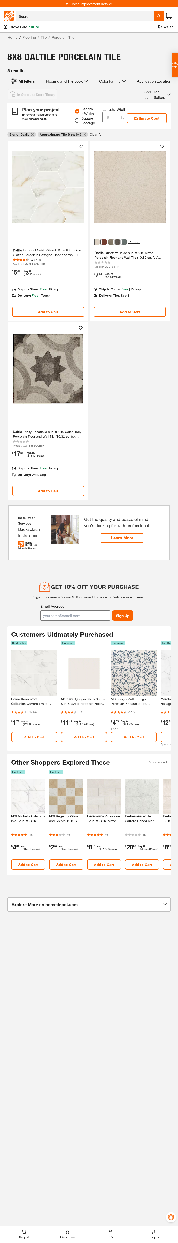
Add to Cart (48, 311)
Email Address (52, 606)
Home (12, 37)
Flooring (29, 37)
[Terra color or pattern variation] (111, 242)
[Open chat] (175, 65)
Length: (105, 109)
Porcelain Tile (63, 37)
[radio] (77, 111)
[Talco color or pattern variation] (97, 242)
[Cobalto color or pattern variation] (124, 242)
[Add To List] (80, 146)
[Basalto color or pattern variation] (117, 242)
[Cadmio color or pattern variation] (104, 242)
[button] (157, 94)
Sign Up (123, 615)
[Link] (48, 231)
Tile (44, 37)
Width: (120, 109)
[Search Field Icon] (159, 16)
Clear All (96, 134)
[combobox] (84, 16)
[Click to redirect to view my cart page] (169, 16)
